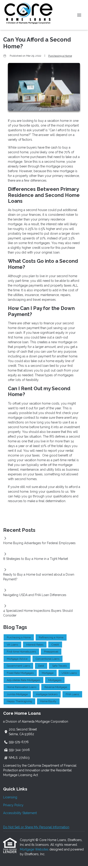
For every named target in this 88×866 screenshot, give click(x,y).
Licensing (10, 797)
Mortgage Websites (34, 849)
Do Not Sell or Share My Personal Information (36, 827)
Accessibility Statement (20, 813)
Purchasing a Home (60, 55)
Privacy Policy (13, 805)
